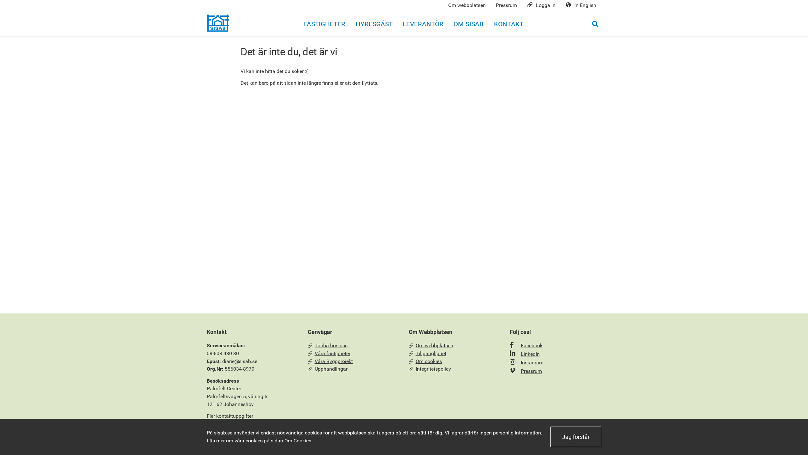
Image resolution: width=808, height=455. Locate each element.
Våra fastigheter (332, 353)
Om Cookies (297, 441)
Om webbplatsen (434, 346)
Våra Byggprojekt (334, 361)
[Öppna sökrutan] (595, 23)
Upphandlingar (331, 369)
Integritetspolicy (433, 369)
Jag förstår (576, 437)
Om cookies (429, 361)
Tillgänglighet (431, 353)
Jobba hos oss (331, 346)
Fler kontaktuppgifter (230, 416)
